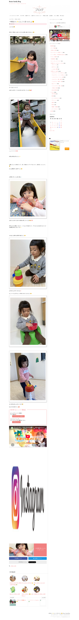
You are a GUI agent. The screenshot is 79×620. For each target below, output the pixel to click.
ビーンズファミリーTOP (14, 15)
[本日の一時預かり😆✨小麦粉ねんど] (25, 591)
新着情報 (52, 46)
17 (52, 125)
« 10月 (50, 130)
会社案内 (51, 15)
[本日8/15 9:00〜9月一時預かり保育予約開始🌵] (13, 580)
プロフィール (54, 64)
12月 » (53, 130)
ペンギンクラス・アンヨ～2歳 (57, 77)
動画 (52, 96)
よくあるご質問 (55, 69)
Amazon (67, 148)
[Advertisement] (60, 154)
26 (55, 127)
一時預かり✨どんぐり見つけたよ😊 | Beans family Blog (59, 613)
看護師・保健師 (55, 106)
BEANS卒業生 (54, 90)
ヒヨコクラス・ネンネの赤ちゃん (58, 72)
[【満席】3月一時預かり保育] (37, 591)
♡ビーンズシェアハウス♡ (55, 61)
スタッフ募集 (56, 15)
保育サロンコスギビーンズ (36, 15)
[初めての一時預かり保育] (13, 591)
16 (50, 125)
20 (57, 125)
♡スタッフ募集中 (53, 56)
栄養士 (53, 102)
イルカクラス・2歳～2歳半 (57, 79)
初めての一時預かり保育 (15, 594)
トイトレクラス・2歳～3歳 (57, 85)
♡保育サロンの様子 (54, 71)
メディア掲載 (53, 48)
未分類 (51, 111)
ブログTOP (22, 15)
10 (52, 124)
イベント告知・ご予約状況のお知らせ (57, 54)
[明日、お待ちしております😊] (37, 580)
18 (54, 125)
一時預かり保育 (45, 15)
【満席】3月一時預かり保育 (39, 594)
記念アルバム (54, 67)
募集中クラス (27, 15)
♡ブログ (52, 92)
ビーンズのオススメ (55, 98)
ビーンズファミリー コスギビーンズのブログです (60, 614)
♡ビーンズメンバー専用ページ (56, 52)
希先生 (53, 104)
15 (61, 124)
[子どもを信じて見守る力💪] (25, 580)
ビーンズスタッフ (55, 109)
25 (54, 127)
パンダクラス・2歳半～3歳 (57, 81)
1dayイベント (54, 83)
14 (59, 124)
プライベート (54, 100)
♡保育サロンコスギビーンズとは (56, 63)
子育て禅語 (54, 93)
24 (52, 127)
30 (50, 129)
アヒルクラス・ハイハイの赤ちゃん (58, 75)
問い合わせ (62, 15)
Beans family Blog (15, 1)
